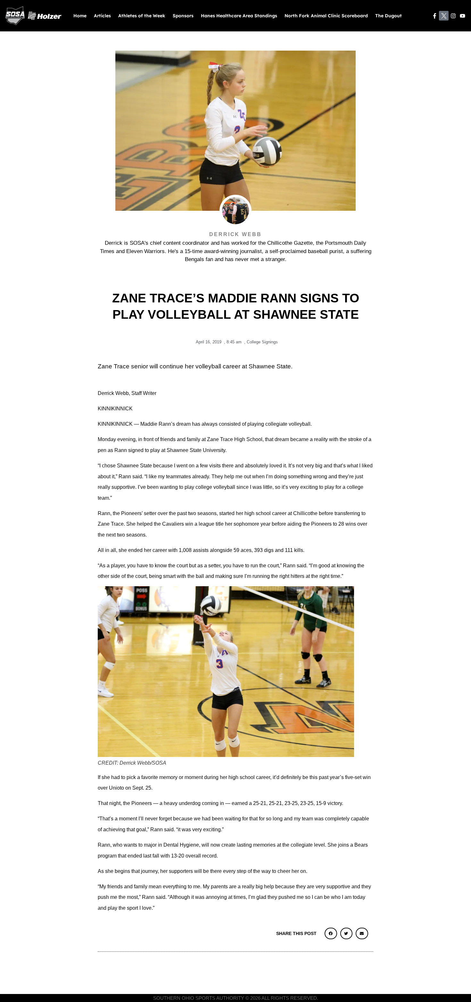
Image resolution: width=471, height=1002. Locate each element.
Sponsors (183, 16)
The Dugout (388, 16)
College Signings (262, 342)
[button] (331, 933)
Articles (102, 16)
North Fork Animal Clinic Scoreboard (326, 16)
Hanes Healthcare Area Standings (239, 16)
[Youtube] (462, 16)
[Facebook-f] (435, 16)
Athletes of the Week (141, 16)
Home (80, 16)
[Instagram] (453, 16)
